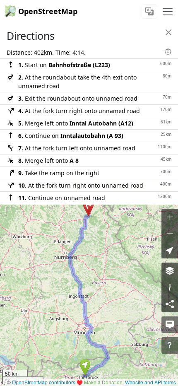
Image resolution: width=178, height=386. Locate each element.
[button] (85, 367)
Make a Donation (103, 382)
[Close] (168, 32)
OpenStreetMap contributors (43, 382)
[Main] (167, 11)
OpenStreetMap (47, 11)
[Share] (169, 304)
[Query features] (169, 345)
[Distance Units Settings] (168, 52)
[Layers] (169, 271)
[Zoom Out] (169, 233)
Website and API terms (150, 382)
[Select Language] (149, 11)
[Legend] (169, 287)
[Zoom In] (169, 217)
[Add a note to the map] (169, 324)
